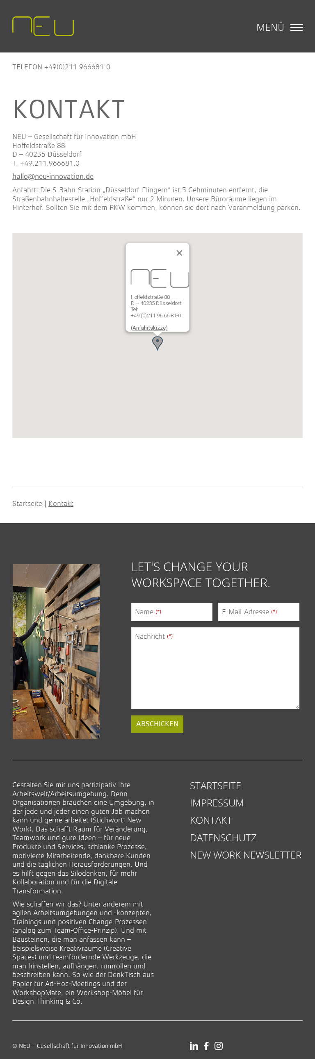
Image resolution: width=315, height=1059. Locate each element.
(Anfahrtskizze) (149, 328)
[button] (157, 343)
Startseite (27, 503)
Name (148, 612)
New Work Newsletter (245, 854)
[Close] (179, 253)
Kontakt (211, 820)
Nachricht (154, 636)
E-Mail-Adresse (249, 612)
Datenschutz (223, 837)
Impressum (217, 802)
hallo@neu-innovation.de (53, 176)
